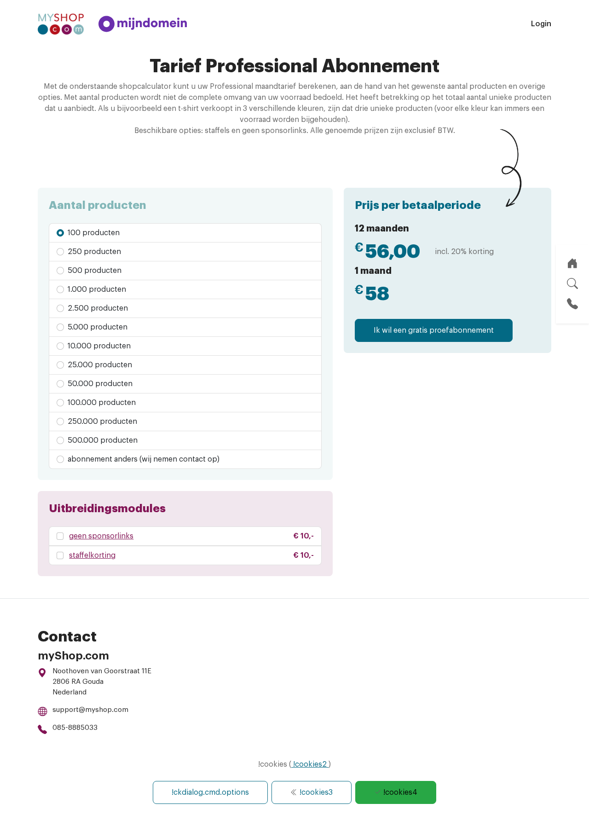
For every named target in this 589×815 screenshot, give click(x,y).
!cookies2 (310, 764)
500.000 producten (102, 440)
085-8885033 (75, 727)
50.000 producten (99, 383)
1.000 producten (96, 289)
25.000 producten (99, 365)
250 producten (93, 251)
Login (541, 24)
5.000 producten (96, 327)
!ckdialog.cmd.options (210, 792)
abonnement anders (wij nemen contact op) (142, 459)
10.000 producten (98, 346)
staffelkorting (92, 555)
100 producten (93, 233)
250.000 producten (101, 421)
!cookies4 (399, 792)
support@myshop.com (90, 709)
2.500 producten (97, 308)
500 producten (93, 270)
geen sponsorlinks (101, 536)
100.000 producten (101, 402)
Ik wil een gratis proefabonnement (434, 330)
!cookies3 (315, 792)
